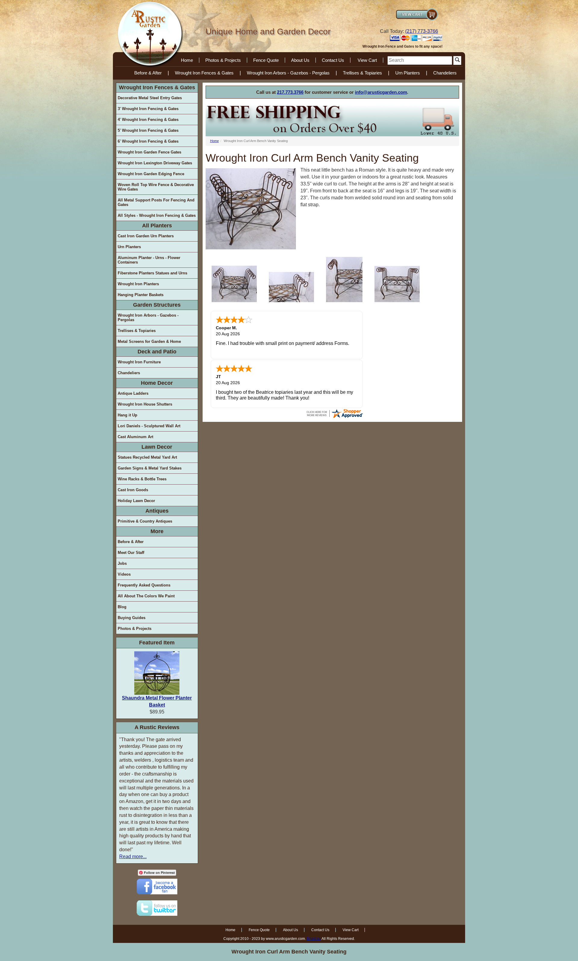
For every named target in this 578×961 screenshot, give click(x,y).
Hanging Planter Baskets (140, 294)
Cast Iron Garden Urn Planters (146, 236)
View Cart (367, 60)
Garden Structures (157, 305)
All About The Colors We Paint (146, 596)
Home (187, 60)
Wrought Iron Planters (138, 284)
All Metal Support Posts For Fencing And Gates (156, 202)
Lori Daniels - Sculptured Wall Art (149, 426)
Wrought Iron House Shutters (145, 404)
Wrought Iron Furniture (139, 362)
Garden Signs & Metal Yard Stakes (150, 468)
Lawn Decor (156, 447)
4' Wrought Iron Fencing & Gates (148, 119)
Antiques (157, 511)
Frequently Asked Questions (144, 585)
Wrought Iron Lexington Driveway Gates (155, 163)
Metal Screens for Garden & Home (149, 341)
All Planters (157, 226)
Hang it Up (127, 415)
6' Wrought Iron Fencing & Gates (148, 141)
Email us (314, 939)
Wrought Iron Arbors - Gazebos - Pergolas (288, 72)
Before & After (148, 72)
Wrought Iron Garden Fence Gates (149, 152)
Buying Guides (131, 617)
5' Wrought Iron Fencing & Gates (148, 130)
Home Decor (157, 383)
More (157, 531)
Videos (124, 574)
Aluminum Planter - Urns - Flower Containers (149, 259)
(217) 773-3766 (421, 31)
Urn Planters (407, 72)
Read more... (133, 856)
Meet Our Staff (131, 552)
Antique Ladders (133, 393)
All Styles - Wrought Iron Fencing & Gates (157, 215)
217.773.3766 (290, 92)
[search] (419, 60)
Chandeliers (445, 72)
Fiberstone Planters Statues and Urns (152, 273)
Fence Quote (266, 60)
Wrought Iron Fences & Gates (204, 72)
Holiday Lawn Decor (136, 500)
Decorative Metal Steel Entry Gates (150, 98)
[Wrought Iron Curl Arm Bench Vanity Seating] (234, 284)
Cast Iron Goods (133, 490)
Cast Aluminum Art (135, 437)
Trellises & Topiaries (362, 72)
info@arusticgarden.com (381, 92)
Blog (122, 607)
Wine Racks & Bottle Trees (142, 479)
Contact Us (333, 60)
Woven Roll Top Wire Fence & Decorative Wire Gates (156, 186)
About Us (300, 60)
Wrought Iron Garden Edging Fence (151, 174)
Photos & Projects (223, 60)
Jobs (122, 563)
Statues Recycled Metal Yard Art (147, 457)
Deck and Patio (157, 352)
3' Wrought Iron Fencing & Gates (148, 108)
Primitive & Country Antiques (145, 521)
